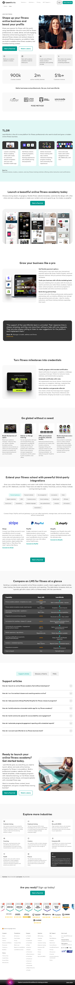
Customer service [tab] (31, 499)
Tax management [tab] (42, 495)
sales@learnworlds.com (66, 944)
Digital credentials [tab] (11, 499)
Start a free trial (68, 2)
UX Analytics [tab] (67, 503)
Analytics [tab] (56, 503)
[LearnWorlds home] (9, 2)
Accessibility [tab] (19, 503)
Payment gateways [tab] (15, 495)
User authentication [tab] (45, 503)
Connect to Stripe (7, 547)
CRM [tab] (21, 499)
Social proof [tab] (8, 503)
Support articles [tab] (24, 674)
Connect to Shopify (56, 540)
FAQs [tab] (54, 674)
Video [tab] (63, 495)
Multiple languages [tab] (31, 503)
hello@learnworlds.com (66, 941)
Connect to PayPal (32, 543)
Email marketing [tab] (44, 499)
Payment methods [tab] (28, 495)
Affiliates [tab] (66, 499)
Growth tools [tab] (56, 499)
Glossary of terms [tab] (41, 674)
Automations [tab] (37, 507)
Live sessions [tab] (54, 495)
